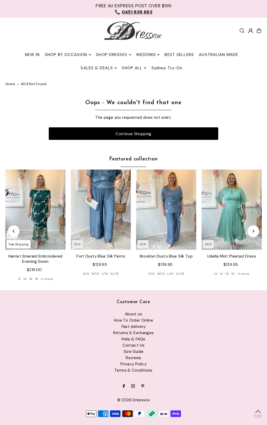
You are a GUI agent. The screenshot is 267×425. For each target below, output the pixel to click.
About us (133, 314)
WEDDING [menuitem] (146, 54)
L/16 (105, 274)
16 (31, 279)
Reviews (133, 357)
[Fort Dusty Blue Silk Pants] (101, 210)
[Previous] (14, 231)
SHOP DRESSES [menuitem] (111, 54)
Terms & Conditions (133, 370)
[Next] (253, 231)
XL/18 (114, 274)
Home (10, 84)
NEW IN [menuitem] (32, 54)
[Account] (250, 30)
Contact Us (134, 345)
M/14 (95, 274)
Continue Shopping (133, 133)
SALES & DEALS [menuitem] (97, 68)
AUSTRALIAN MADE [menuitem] (218, 54)
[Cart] (259, 30)
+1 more (47, 279)
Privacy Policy (133, 364)
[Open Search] (242, 30)
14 (25, 279)
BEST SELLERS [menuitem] (179, 54)
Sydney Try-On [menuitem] (167, 68)
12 (19, 279)
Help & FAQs (133, 339)
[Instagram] (133, 386)
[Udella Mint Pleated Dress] (232, 210)
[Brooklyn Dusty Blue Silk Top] (166, 210)
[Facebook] (124, 386)
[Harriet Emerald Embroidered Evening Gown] (35, 210)
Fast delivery (134, 326)
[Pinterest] (142, 386)
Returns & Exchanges (133, 332)
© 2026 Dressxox (133, 400)
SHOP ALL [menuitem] (132, 68)
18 (36, 279)
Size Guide (134, 351)
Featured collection (133, 159)
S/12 (86, 274)
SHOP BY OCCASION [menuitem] (66, 54)
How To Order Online (133, 320)
